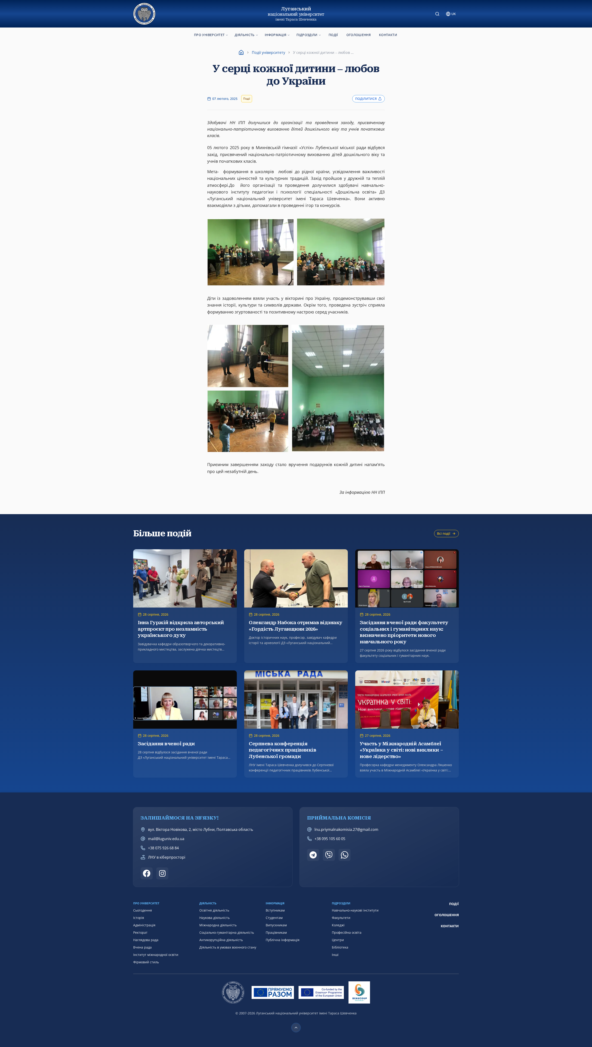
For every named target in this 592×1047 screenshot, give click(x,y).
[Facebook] (147, 873)
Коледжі (338, 925)
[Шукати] (437, 13)
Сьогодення (142, 910)
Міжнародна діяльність (218, 925)
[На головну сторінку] (144, 14)
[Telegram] (313, 855)
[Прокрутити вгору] (296, 1027)
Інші (335, 954)
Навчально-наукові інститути (355, 910)
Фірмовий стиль (146, 962)
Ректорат (140, 932)
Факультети (341, 917)
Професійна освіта (346, 932)
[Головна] (241, 52)
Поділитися (366, 98)
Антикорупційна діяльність (221, 940)
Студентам (274, 917)
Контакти (388, 35)
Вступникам (275, 910)
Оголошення (358, 35)
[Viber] (329, 855)
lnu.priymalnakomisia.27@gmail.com (346, 829)
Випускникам (276, 925)
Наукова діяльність (214, 917)
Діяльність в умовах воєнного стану (227, 947)
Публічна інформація (282, 940)
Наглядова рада (145, 940)
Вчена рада (142, 947)
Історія (138, 917)
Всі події (443, 533)
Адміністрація (144, 925)
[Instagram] (162, 873)
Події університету (268, 52)
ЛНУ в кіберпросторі (166, 857)
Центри (338, 940)
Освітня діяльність (214, 910)
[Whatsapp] (345, 855)
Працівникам (276, 932)
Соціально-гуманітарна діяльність (226, 932)
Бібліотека (340, 947)
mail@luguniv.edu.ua (166, 838)
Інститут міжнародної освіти (155, 954)
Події (333, 35)
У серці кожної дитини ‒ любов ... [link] (323, 52)
